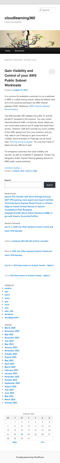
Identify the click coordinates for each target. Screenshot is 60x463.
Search (8, 180)
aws (22, 170)
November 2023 (12, 350)
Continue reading (13, 167)
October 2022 (11, 379)
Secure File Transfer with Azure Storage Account (28, 196)
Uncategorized (11, 317)
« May (14, 442)
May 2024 (9, 344)
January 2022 (11, 402)
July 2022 (9, 389)
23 (22, 434)
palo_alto (9, 310)
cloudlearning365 (20, 17)
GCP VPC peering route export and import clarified (29, 199)
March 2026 (10, 327)
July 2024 (9, 340)
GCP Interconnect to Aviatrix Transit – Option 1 (34, 265)
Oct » (43, 442)
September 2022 (12, 383)
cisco (7, 298)
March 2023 (10, 366)
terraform (9, 314)
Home (7, 50)
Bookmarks (19, 50)
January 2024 (11, 347)
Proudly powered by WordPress (30, 457)
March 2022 (10, 399)
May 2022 (9, 396)
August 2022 (10, 386)
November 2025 (12, 331)
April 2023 (9, 363)
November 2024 (12, 337)
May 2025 (9, 334)
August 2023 (10, 357)
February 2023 (11, 370)
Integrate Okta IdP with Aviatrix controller (30, 241)
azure (7, 294)
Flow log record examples (21, 141)
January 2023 (11, 373)
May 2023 (9, 360)
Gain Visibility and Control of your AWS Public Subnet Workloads (20, 77)
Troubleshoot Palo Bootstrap (18, 209)
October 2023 (11, 353)
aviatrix (16, 170)
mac (7, 307)
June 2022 (9, 392)
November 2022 (12, 376)
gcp (6, 301)
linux (7, 304)
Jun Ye (7, 226)
